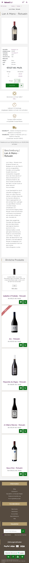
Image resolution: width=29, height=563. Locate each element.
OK (14, 285)
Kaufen (12, 85)
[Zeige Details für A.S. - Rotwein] (15, 322)
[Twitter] (8, 556)
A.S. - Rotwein (14, 339)
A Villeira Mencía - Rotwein (14, 425)
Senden (23, 531)
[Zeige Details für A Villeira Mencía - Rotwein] (15, 408)
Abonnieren (8, 535)
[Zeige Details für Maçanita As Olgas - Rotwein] (15, 365)
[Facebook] (13, 556)
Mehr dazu (14, 288)
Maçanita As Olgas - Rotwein (14, 382)
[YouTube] (17, 556)
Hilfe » (14, 99)
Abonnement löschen (20, 535)
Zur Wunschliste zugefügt (21, 85)
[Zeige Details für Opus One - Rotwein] (15, 451)
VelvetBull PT (14, 53)
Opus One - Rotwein (14, 468)
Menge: (11, 81)
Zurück (4, 6)
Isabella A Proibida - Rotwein (14, 296)
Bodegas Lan (14, 49)
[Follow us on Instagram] (22, 556)
